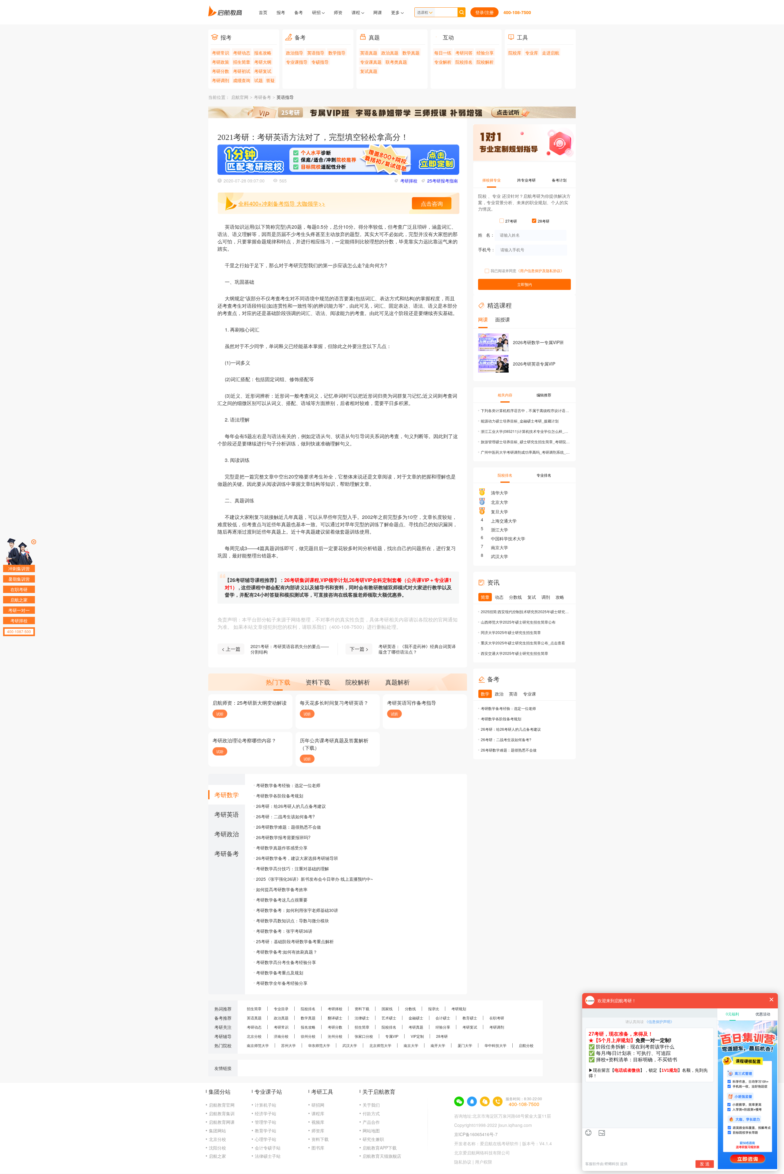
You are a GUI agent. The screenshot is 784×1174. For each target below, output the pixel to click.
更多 (396, 12)
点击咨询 (432, 203)
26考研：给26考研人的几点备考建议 (291, 806)
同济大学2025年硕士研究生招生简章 (511, 632)
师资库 (317, 1130)
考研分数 (220, 71)
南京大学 (499, 547)
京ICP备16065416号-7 (476, 1134)
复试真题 (368, 71)
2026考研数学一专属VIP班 (538, 342)
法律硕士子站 (268, 1156)
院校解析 (485, 62)
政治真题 (389, 53)
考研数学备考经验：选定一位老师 (288, 785)
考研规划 (458, 1008)
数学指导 (336, 53)
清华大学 (499, 492)
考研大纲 (262, 62)
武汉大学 (499, 556)
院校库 (514, 53)
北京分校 (254, 1036)
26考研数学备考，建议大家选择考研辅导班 (297, 858)
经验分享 (485, 53)
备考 (298, 12)
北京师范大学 (380, 1045)
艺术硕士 (389, 1017)
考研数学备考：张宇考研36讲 (284, 931)
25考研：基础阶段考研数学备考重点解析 (295, 941)
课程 (356, 12)
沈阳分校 (217, 1147)
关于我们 (371, 1105)
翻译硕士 (335, 1017)
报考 (281, 12)
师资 (338, 12)
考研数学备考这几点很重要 (281, 899)
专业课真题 (371, 62)
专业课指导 (296, 62)
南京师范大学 (258, 1045)
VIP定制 (417, 1036)
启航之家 (217, 1156)
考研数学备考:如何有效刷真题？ (286, 952)
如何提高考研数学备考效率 (281, 889)
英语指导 (315, 53)
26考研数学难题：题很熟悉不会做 (288, 827)
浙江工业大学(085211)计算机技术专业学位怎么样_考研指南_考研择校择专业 (525, 431)
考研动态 (241, 53)
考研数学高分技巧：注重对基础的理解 (292, 868)
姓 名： (486, 234)
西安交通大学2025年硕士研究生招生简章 (514, 653)
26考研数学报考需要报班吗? (283, 837)
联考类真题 (396, 62)
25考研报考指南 (442, 180)
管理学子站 (265, 1122)
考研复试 (262, 71)
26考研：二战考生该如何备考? (285, 816)
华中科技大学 (495, 1045)
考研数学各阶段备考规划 (279, 795)
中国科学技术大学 (508, 538)
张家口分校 (364, 1036)
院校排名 (464, 62)
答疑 (270, 80)
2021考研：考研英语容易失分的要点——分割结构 (290, 649)
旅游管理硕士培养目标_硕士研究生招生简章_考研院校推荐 (525, 441)
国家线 (387, 1008)
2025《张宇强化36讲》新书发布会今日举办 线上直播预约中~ (314, 879)
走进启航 (550, 53)
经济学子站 (265, 1113)
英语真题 (368, 53)
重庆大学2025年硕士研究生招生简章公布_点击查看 (523, 642)
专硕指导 (320, 62)
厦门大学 (465, 1045)
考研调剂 (220, 80)
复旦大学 (499, 511)
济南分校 (281, 1036)
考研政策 (220, 62)
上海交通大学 (504, 521)
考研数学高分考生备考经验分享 (286, 962)
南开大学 (438, 1045)
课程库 (317, 1113)
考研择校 (408, 180)
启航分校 (526, 1045)
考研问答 (464, 53)
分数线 (410, 1008)
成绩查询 (241, 80)
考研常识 (220, 53)
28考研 (442, 1036)
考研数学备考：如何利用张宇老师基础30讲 (297, 910)
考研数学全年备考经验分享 (281, 983)
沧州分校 (335, 1036)
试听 (220, 713)
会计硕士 (442, 1017)
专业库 (531, 53)
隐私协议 (462, 1162)
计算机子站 (265, 1105)
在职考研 (496, 1017)
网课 (377, 12)
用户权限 (483, 1162)
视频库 (317, 1122)
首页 (263, 12)
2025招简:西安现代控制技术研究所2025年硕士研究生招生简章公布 (525, 611)
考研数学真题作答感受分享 (281, 847)
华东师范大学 (319, 1045)
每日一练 (442, 53)
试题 (258, 80)
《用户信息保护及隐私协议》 (540, 270)
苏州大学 (288, 1045)
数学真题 (411, 53)
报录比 (433, 1008)
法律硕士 (362, 1017)
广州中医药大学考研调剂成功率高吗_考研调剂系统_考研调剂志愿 (525, 452)
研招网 (317, 1105)
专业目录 (281, 1008)
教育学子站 (265, 1130)
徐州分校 (308, 1036)
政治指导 (294, 53)
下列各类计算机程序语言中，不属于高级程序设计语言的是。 (525, 410)
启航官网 (239, 97)
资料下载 (362, 1008)
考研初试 (241, 71)
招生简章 (241, 62)
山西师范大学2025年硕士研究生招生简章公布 (518, 622)
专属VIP (391, 1036)
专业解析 (442, 62)
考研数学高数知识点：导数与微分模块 (292, 920)
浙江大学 (499, 530)
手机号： (486, 249)
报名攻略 (262, 53)
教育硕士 (469, 1017)
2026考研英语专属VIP (534, 364)
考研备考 (262, 97)
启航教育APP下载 (380, 1147)
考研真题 (416, 1027)
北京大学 (499, 502)
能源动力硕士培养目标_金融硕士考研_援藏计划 (520, 420)
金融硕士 (416, 1017)
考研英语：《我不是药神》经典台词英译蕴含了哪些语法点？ (417, 649)
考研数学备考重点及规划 (279, 972)
